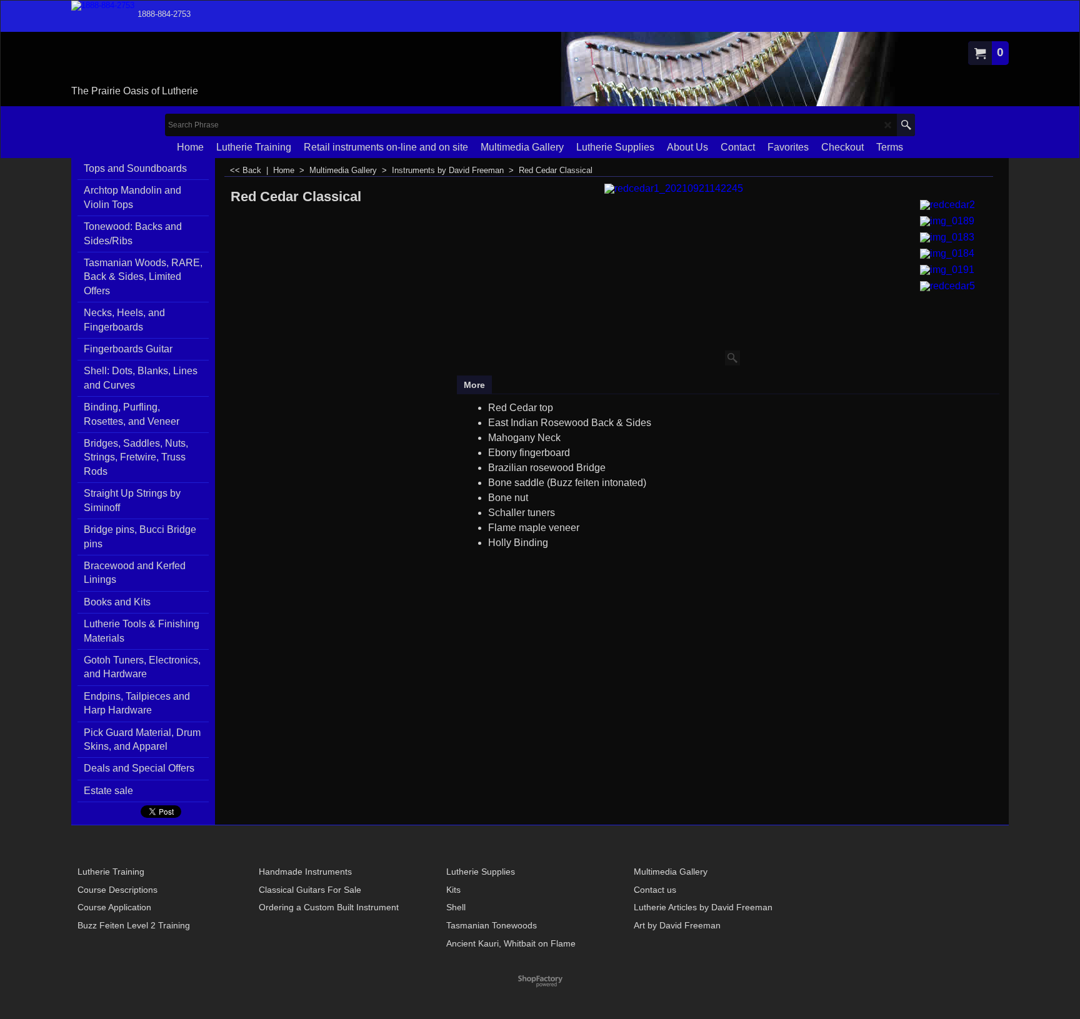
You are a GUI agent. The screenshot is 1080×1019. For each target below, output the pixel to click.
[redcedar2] (947, 203)
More (474, 385)
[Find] (906, 125)
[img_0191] (947, 268)
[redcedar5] (947, 284)
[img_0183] (947, 235)
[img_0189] (947, 219)
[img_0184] (947, 252)
